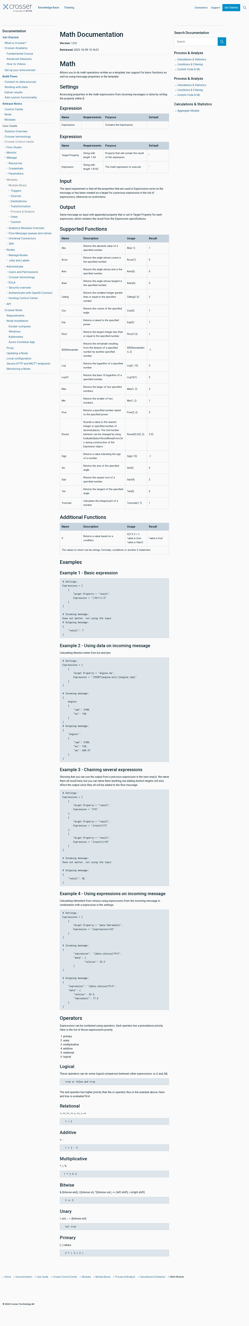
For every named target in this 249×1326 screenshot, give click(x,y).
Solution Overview (16, 131)
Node (8, 114)
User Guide (10, 126)
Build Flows (10, 76)
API (9, 304)
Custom (16, 222)
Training (69, 7)
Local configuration (19, 358)
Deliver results (14, 92)
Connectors (201, 7)
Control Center (14, 109)
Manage (12, 157)
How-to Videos (16, 64)
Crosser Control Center (19, 141)
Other (14, 216)
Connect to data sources (20, 81)
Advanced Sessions (19, 59)
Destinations (19, 201)
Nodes (11, 249)
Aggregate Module (188, 110)
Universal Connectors (22, 238)
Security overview (20, 287)
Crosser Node (13, 310)
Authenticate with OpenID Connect (30, 292)
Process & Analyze (22, 211)
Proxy (10, 348)
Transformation (21, 206)
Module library (18, 185)
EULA (12, 282)
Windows (14, 331)
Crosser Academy (16, 48)
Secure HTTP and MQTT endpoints (28, 363)
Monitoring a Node (18, 368)
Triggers (16, 190)
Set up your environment (20, 70)
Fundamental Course (20, 53)
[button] (222, 41)
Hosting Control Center (23, 298)
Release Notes (12, 103)
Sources (16, 196)
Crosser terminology (18, 136)
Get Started (231, 7)
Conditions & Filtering (190, 64)
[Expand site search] (244, 7)
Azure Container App (22, 342)
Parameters (16, 173)
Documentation (14, 31)
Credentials (16, 168)
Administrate (15, 266)
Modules (10, 119)
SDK (11, 243)
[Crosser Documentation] (17, 7)
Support (215, 7)
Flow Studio (14, 147)
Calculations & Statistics (191, 59)
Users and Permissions (23, 272)
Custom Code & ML (188, 69)
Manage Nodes (18, 255)
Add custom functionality (21, 97)
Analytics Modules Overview (26, 228)
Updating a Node (17, 353)
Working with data (16, 87)
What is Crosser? (15, 43)
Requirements (15, 315)
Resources (15, 163)
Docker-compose (20, 326)
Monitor (12, 152)
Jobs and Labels (19, 260)
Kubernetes (16, 336)
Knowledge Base (48, 7)
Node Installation (17, 320)
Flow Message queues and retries (30, 233)
